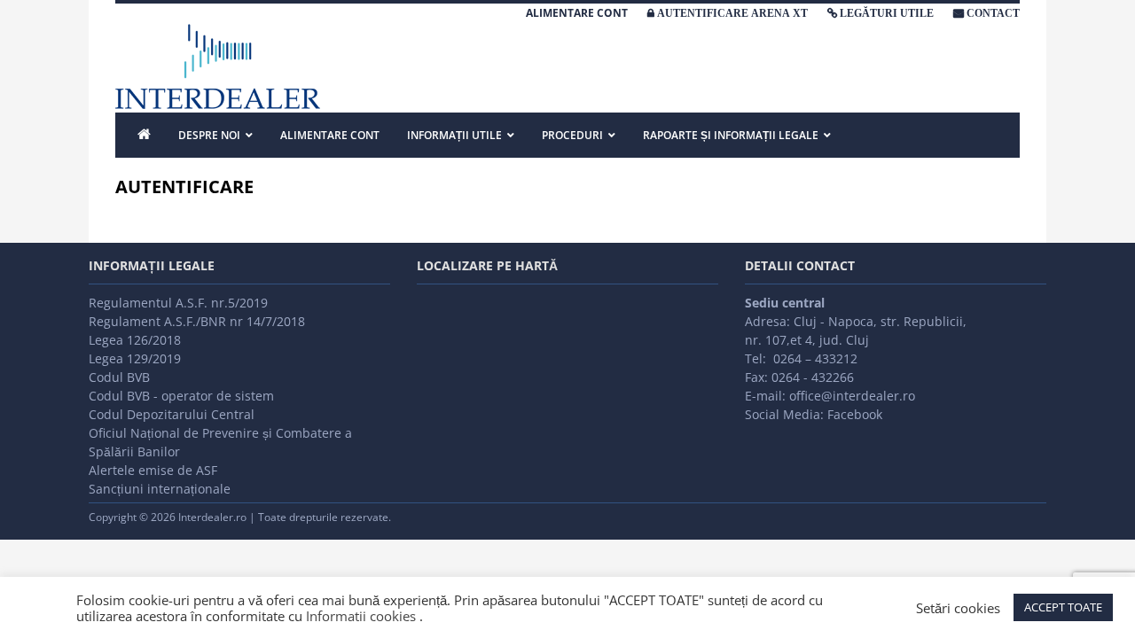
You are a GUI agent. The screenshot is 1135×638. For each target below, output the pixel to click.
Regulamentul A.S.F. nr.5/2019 (178, 302)
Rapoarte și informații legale (730, 135)
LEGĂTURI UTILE (887, 13)
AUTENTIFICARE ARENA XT (732, 13)
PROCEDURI (572, 135)
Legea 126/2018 (135, 339)
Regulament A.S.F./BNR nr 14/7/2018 (197, 321)
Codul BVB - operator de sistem (181, 395)
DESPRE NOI (209, 135)
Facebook (854, 414)
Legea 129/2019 (135, 358)
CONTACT (993, 13)
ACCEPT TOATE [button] (1063, 607)
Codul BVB (119, 377)
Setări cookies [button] (958, 608)
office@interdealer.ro (852, 395)
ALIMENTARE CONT (577, 12)
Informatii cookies (361, 616)
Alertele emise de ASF (153, 470)
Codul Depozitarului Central (171, 414)
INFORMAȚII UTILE (454, 135)
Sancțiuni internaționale (160, 488)
